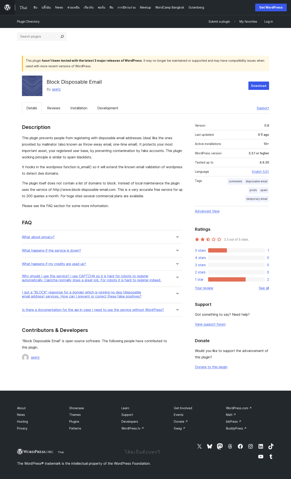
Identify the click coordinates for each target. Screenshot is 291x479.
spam (263, 190)
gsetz (56, 89)
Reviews (53, 108)
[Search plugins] (62, 36)
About (21, 408)
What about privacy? (38, 237)
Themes (75, 414)
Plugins (74, 421)
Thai (61, 452)
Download (258, 86)
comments (235, 181)
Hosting (22, 421)
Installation (78, 108)
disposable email (256, 181)
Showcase (76, 408)
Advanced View (207, 211)
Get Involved (183, 408)
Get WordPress (271, 7)
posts (253, 190)
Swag (179, 428)
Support (263, 108)
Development (107, 108)
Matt (231, 414)
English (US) (260, 171)
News (21, 414)
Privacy (22, 428)
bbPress (233, 421)
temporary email (256, 198)
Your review (204, 288)
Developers (129, 421)
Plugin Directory (28, 21)
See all (264, 288)
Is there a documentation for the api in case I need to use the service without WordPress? (93, 310)
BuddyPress (236, 428)
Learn (125, 408)
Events (178, 414)
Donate (181, 421)
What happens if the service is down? (51, 250)
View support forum (210, 324)
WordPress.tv (132, 428)
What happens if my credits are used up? (54, 264)
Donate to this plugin (211, 367)
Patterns (75, 428)
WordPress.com (239, 408)
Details (31, 108)
